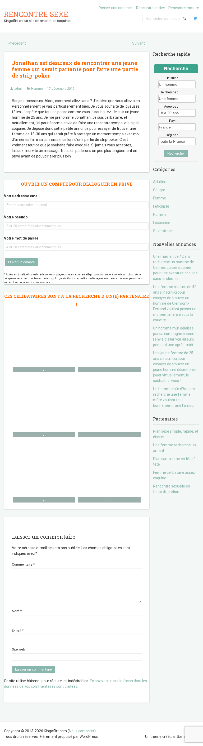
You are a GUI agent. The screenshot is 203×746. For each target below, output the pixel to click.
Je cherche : (169, 92)
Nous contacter (81, 731)
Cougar (159, 190)
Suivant (140, 43)
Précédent (15, 43)
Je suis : (172, 78)
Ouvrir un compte (21, 262)
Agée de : (171, 106)
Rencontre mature (183, 8)
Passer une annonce (116, 8)
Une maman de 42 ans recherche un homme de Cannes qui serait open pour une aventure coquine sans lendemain (175, 267)
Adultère (160, 182)
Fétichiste (161, 206)
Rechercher (176, 153)
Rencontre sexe (36, 14)
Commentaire (23, 564)
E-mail (18, 630)
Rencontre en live (150, 8)
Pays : (173, 121)
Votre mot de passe (21, 238)
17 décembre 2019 (61, 88)
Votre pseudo (16, 217)
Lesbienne (161, 223)
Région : (172, 135)
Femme (159, 198)
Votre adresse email (22, 196)
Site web (18, 649)
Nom (17, 611)
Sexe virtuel (163, 231)
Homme (37, 88)
